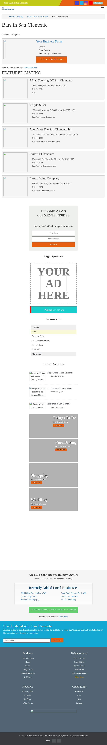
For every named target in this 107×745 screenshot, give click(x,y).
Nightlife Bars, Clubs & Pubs (37, 17)
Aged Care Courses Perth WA (73, 593)
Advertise (98, 3)
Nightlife (35, 327)
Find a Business (28, 658)
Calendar (79, 703)
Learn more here (30, 67)
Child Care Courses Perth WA (33, 593)
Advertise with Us (54, 309)
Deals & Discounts (28, 673)
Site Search (28, 699)
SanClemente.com (36, 736)
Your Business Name (49, 41)
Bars (34, 332)
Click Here (58, 425)
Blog (79, 699)
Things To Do (28, 670)
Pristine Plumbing (68, 600)
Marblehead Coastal (79, 673)
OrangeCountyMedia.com (78, 736)
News (79, 695)
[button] (104, 6)
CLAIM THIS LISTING (51, 59)
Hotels (27, 662)
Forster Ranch (79, 666)
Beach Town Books (69, 596)
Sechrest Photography (30, 600)
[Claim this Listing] (4, 49)
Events (27, 666)
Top (101, 739)
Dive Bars (36, 349)
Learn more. (63, 617)
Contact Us (79, 692)
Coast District (79, 662)
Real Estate (28, 677)
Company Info (27, 692)
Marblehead (79, 670)
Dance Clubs (37, 345)
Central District (79, 658)
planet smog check (29, 596)
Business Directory (16, 17)
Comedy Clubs (38, 336)
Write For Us (28, 703)
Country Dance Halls (40, 340)
